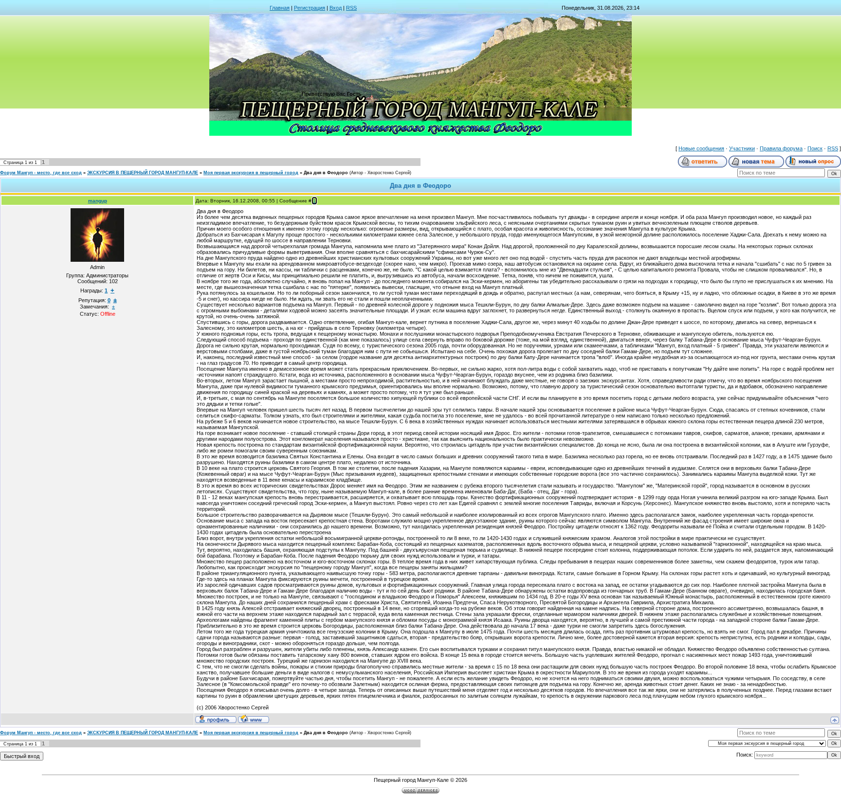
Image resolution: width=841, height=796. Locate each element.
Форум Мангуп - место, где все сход (41, 172)
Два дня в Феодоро (326, 172)
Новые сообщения (701, 148)
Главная (280, 8)
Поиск (815, 148)
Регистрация (309, 8)
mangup (97, 200)
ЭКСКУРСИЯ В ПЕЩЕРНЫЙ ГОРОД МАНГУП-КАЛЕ (142, 172)
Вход (335, 8)
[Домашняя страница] (253, 718)
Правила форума (781, 148)
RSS (351, 8)
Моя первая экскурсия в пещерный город (250, 172)
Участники (742, 148)
